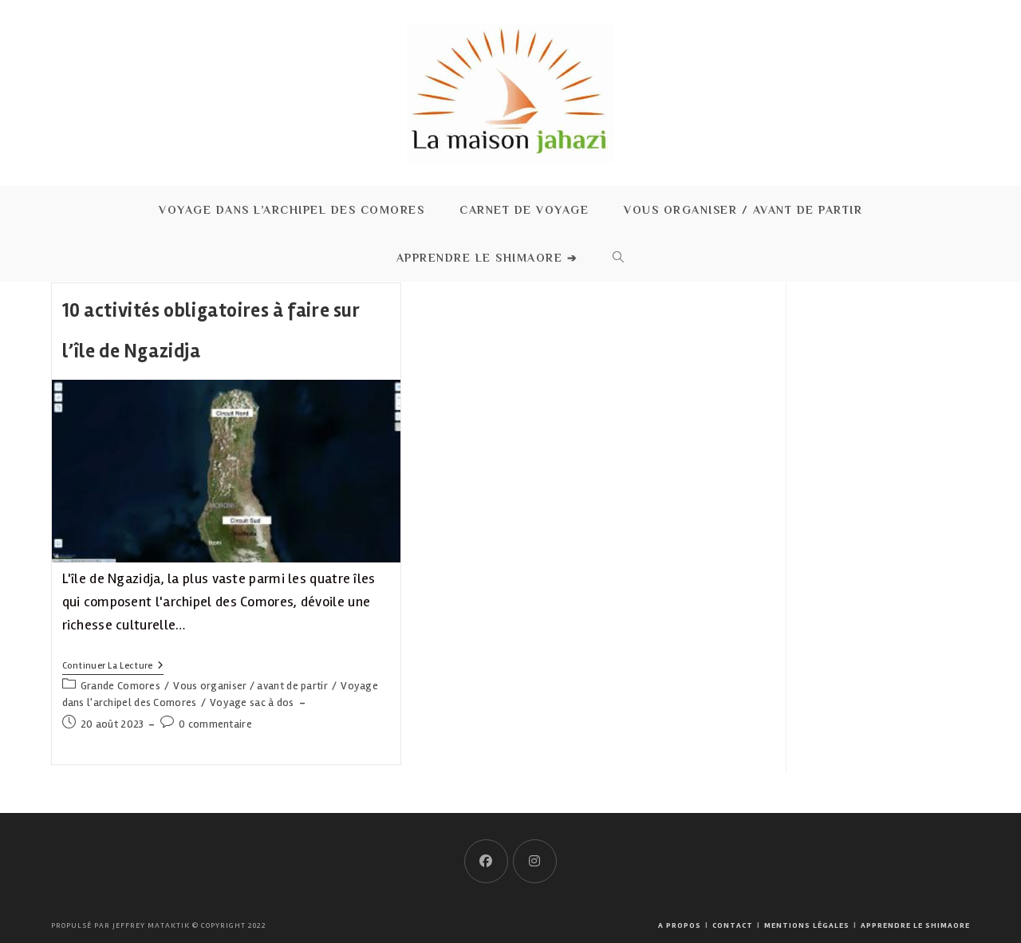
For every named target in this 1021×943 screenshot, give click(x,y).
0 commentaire (215, 724)
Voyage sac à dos (252, 702)
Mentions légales (807, 925)
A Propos (679, 925)
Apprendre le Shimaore (915, 925)
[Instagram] (535, 861)
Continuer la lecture (113, 667)
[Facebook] (486, 861)
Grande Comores (120, 685)
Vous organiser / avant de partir (250, 685)
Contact (732, 925)
